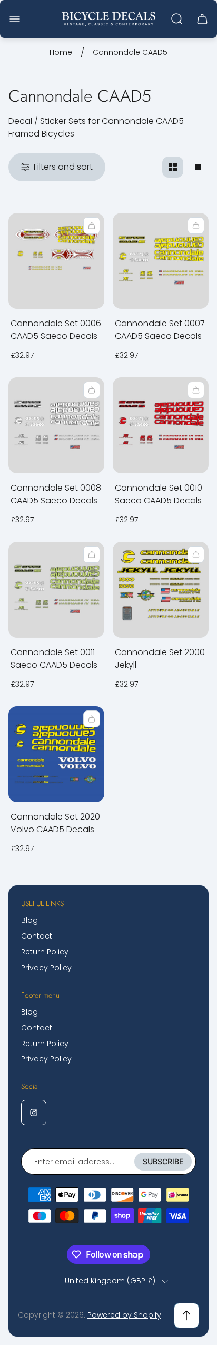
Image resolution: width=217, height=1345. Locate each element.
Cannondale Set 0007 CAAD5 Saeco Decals (160, 329)
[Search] (177, 19)
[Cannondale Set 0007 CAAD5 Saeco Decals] (161, 261)
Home (61, 52)
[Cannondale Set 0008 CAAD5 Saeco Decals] (56, 425)
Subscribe (163, 1161)
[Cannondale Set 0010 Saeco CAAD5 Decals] (161, 425)
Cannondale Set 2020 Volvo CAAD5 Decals (55, 823)
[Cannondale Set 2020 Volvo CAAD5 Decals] (56, 754)
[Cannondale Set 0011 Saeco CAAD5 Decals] (56, 590)
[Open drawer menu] (15, 19)
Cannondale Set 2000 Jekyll (160, 658)
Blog (29, 920)
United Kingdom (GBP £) (110, 1281)
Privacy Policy (46, 967)
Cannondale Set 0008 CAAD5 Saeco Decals (56, 494)
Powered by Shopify (124, 1315)
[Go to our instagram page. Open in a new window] (33, 1112)
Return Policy (44, 952)
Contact (36, 936)
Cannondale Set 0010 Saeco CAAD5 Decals (158, 494)
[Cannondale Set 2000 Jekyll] (161, 590)
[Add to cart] (91, 225)
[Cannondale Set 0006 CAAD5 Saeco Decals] (56, 261)
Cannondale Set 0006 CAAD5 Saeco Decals (56, 329)
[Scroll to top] (186, 1315)
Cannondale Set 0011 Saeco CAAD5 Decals (54, 658)
